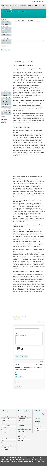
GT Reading (5, 24)
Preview (17, 356)
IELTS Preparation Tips (23, 414)
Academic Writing (6, 99)
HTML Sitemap (37, 430)
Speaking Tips (21, 425)
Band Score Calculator (6, 445)
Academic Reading (6, 21)
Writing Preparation (5, 97)
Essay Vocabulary (5, 119)
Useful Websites (4, 449)
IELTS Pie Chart (4, 423)
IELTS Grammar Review (23, 431)
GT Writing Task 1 (6, 32)
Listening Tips (21, 423)
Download (30, 5)
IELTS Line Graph (5, 416)
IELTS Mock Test (5, 116)
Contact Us (4, 7)
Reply (17, 376)
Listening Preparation (6, 108)
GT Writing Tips (21, 420)
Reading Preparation (5, 91)
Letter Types (20, 440)
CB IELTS (3, 440)
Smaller (43, 1)
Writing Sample (4, 26)
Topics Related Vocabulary (4, 122)
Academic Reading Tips (23, 416)
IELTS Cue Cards (21, 436)
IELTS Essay (4, 427)
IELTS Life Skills (21, 438)
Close (20, 386)
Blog (43, 5)
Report (16, 386)
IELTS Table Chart (5, 418)
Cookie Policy (37, 421)
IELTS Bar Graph (5, 414)
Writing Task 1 (6, 101)
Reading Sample (5, 19)
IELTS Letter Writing (5, 425)
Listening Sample (5, 36)
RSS (42, 361)
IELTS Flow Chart (5, 420)
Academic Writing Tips (23, 418)
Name (16, 327)
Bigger (37, 1)
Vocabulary (37, 5)
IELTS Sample (23, 5)
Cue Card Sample (5, 45)
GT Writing (4, 106)
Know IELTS (4, 438)
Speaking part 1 (5, 40)
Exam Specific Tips (5, 447)
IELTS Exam (15, 5)
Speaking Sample (5, 38)
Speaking (3, 46)
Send (22, 356)
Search (9, 7)
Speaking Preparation (6, 110)
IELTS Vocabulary (22, 433)
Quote (21, 376)
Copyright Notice (37, 426)
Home (3, 5)
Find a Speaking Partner (6, 113)
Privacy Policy (37, 423)
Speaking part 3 (5, 42)
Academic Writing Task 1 (6, 29)
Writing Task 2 (5, 34)
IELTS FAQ (8, 5)
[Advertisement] (6, 70)
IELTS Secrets (4, 442)
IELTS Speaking (17, 319)
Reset (40, 1)
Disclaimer (36, 428)
